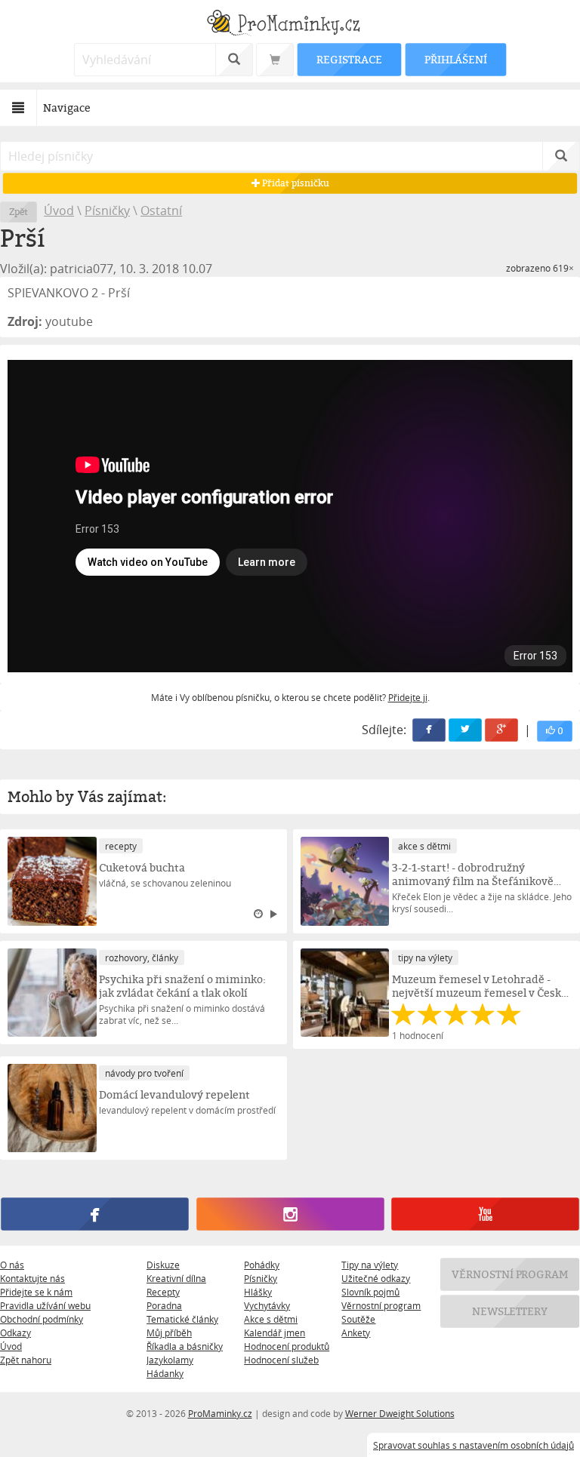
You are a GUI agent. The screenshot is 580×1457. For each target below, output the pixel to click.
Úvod (59, 210)
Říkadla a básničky (185, 1346)
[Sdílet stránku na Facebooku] (429, 730)
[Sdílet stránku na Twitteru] (465, 730)
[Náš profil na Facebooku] (94, 1214)
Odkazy (15, 1332)
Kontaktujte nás (32, 1278)
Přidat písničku (294, 183)
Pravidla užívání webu (45, 1305)
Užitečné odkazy (375, 1278)
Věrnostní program (381, 1305)
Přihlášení (455, 59)
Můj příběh (169, 1332)
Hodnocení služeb (281, 1360)
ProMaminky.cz (220, 1413)
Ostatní (161, 210)
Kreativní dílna (176, 1278)
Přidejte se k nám (36, 1292)
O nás (12, 1265)
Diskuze (163, 1265)
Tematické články (182, 1319)
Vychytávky (267, 1305)
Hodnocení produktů (286, 1346)
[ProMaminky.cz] (290, 24)
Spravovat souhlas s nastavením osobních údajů (473, 1445)
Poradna (164, 1305)
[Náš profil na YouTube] (484, 1214)
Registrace (348, 59)
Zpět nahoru (25, 1360)
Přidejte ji (407, 697)
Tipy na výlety (369, 1265)
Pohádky (261, 1265)
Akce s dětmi (271, 1319)
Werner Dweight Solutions (400, 1413)
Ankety (355, 1332)
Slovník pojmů (370, 1292)
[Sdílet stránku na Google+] (501, 730)
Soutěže (358, 1319)
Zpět (18, 211)
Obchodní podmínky (41, 1319)
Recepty (163, 1292)
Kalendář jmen (274, 1332)
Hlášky (258, 1292)
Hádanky (165, 1373)
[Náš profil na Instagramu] (290, 1214)
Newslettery (510, 1311)
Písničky (107, 210)
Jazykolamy (170, 1360)
